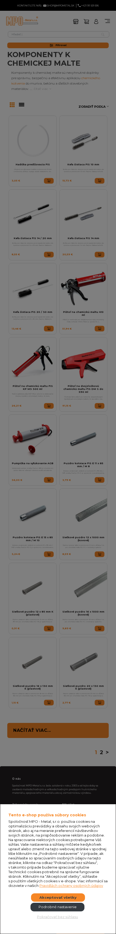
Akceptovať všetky (58, 897)
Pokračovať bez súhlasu (57, 917)
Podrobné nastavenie (58, 907)
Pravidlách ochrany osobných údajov (71, 885)
